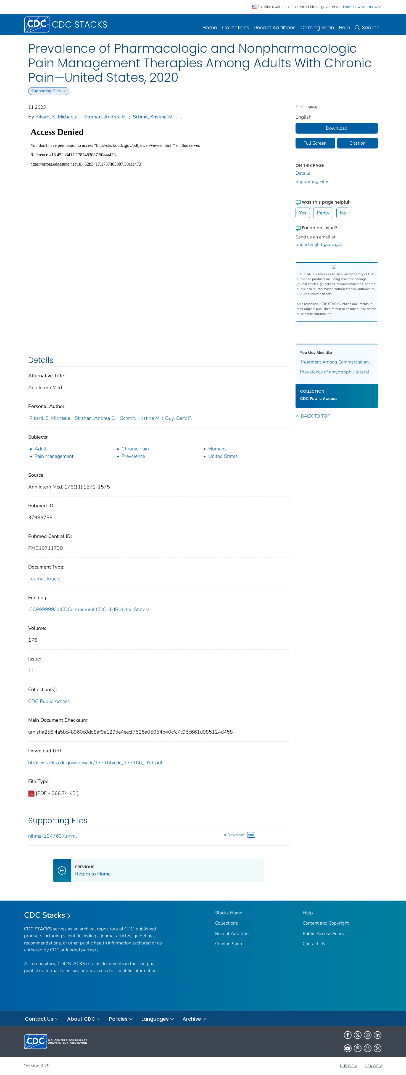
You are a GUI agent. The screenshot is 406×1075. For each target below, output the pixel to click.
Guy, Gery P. (178, 418)
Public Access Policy (324, 933)
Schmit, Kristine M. (153, 116)
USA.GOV (373, 1066)
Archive (192, 1018)
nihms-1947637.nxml (52, 836)
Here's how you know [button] (360, 6)
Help (344, 27)
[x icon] (357, 1035)
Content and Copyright (326, 923)
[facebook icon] (347, 1035)
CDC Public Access (49, 701)
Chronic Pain (135, 448)
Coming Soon (317, 27)
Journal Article (44, 578)
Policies (118, 1018)
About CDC (81, 1018)
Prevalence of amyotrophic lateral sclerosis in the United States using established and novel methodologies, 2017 (337, 372)
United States (223, 456)
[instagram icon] (367, 1035)
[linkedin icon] (377, 1035)
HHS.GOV (348, 1066)
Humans (217, 448)
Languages (155, 1018)
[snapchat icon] (367, 1048)
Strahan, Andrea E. (105, 116)
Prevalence (133, 456)
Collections (235, 27)
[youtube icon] (347, 1048)
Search (370, 27)
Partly (323, 213)
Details (303, 173)
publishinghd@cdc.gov (319, 244)
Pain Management (54, 456)
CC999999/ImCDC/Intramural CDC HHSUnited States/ (89, 609)
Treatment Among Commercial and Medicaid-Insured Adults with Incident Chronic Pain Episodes (337, 362)
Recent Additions (275, 27)
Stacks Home (228, 913)
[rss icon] (377, 1048)
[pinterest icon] (357, 1048)
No (343, 213)
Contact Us (314, 944)
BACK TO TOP (315, 416)
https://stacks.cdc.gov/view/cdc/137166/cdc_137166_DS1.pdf (95, 762)
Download (236, 834)
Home (209, 27)
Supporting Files (312, 181)
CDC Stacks (44, 915)
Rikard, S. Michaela (56, 116)
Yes (302, 213)
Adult (41, 448)
